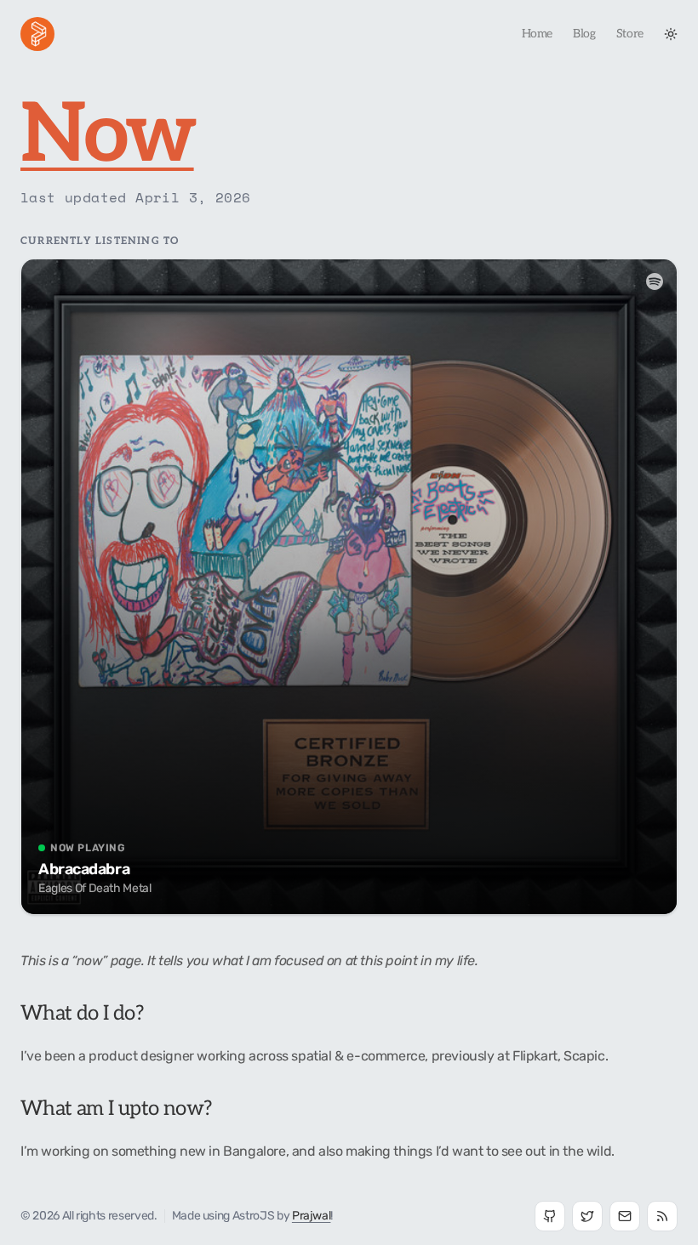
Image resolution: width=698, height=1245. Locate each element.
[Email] (624, 1216)
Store (630, 33)
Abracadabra (83, 869)
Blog (584, 33)
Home (537, 33)
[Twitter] (587, 1216)
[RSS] (662, 1216)
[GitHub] (550, 1216)
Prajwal (311, 1215)
